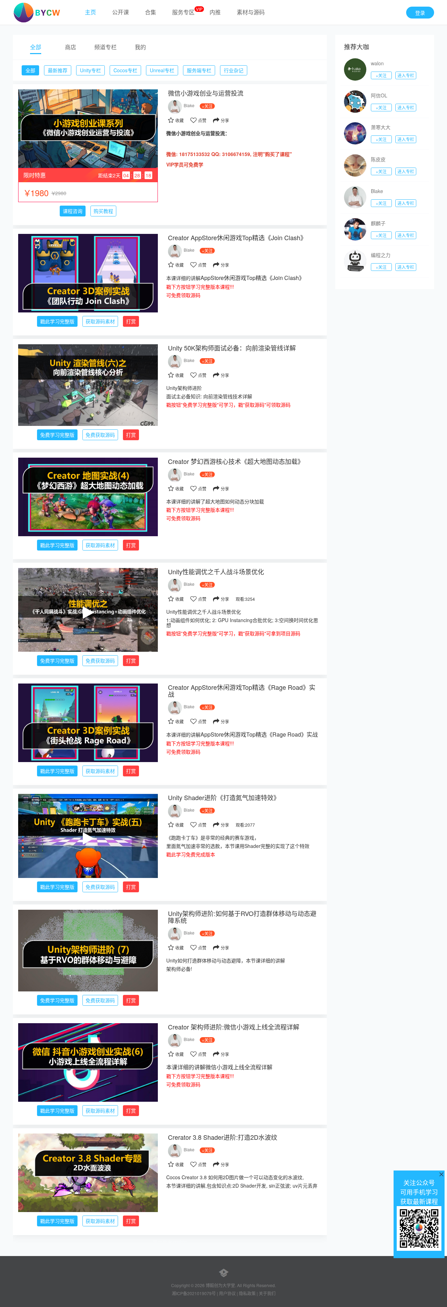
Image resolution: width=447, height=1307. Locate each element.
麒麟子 (378, 223)
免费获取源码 (100, 434)
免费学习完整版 (57, 434)
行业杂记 (233, 70)
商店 (70, 47)
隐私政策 (247, 1293)
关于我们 (267, 1293)
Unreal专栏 (162, 70)
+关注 (381, 75)
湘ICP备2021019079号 (194, 1293)
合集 (150, 12)
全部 (35, 47)
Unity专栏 (90, 70)
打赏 (131, 321)
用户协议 (227, 1293)
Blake (189, 105)
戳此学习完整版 (57, 321)
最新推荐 (57, 70)
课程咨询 (72, 210)
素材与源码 (251, 12)
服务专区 (183, 12)
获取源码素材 (100, 321)
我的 (140, 47)
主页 (90, 12)
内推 (215, 12)
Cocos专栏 (125, 70)
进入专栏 (405, 75)
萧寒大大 (380, 127)
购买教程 (103, 210)
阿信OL (379, 95)
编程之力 (380, 254)
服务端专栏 (199, 70)
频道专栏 (105, 47)
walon (377, 63)
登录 (420, 12)
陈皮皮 (378, 159)
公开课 (120, 12)
